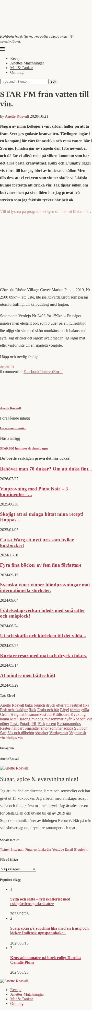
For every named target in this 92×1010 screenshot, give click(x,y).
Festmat (76, 705)
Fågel (64, 710)
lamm (4, 719)
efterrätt (62, 705)
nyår (68, 719)
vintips (11, 737)
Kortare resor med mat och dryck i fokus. (43, 655)
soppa (68, 728)
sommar (56, 728)
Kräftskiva (61, 714)
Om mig (17, 72)
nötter (4, 723)
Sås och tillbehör (20, 733)
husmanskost (35, 714)
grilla (85, 710)
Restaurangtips (69, 723)
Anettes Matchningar (27, 63)
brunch (39, 705)
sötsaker (41, 733)
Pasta (14, 723)
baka (29, 705)
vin (2, 737)
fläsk (32, 710)
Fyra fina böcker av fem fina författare (40, 565)
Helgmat (17, 714)
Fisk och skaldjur (14, 710)
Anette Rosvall (17, 116)
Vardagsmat (58, 733)
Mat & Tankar (21, 67)
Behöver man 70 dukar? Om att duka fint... (46, 468)
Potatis (25, 723)
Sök (53, 81)
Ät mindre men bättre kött (27, 675)
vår (20, 737)
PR (11, 367)
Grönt (4, 714)
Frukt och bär (48, 710)
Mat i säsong (20, 719)
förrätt (75, 710)
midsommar (53, 719)
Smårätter (32, 728)
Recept (15, 58)
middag (37, 719)
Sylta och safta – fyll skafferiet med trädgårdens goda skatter (40, 901)
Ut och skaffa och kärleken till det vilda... (43, 635)
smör (45, 728)
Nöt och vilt (82, 719)
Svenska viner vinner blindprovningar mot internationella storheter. (45, 587)
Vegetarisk (77, 733)
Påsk (41, 723)
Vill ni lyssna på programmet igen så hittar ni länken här (45, 211)
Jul (49, 714)
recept (51, 723)
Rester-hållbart (12, 728)
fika (86, 705)
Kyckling (78, 714)
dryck (4, 367)
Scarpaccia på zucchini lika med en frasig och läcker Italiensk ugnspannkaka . (49, 930)
